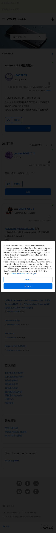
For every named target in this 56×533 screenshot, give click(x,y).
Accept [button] (28, 285)
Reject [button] (28, 279)
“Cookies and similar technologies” (23, 273)
